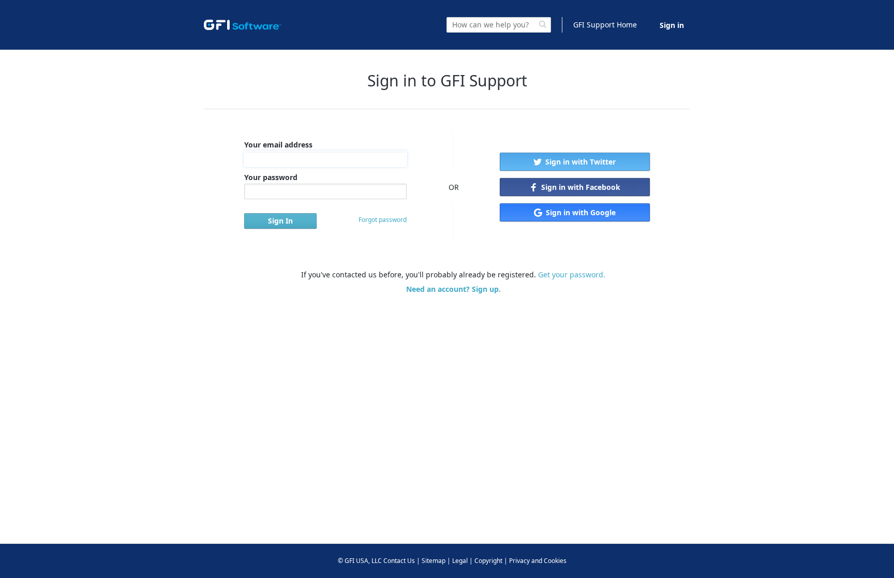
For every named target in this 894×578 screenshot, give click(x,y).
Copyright (488, 560)
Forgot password (383, 219)
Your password (270, 177)
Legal (460, 560)
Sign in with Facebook (579, 187)
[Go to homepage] (242, 25)
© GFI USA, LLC (360, 560)
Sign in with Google (580, 212)
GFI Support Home (605, 24)
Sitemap (433, 560)
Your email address (278, 145)
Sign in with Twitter (579, 162)
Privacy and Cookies (538, 560)
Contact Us (399, 560)
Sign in (672, 25)
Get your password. (571, 274)
